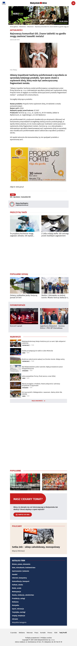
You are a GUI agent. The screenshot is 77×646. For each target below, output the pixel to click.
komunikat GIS (26, 197)
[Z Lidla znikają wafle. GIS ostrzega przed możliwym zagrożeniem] (56, 223)
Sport (23, 352)
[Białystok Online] (38, 3)
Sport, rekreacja (18, 609)
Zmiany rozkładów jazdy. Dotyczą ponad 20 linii (23, 296)
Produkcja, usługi (18, 598)
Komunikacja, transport (20, 581)
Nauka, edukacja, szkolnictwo (23, 595)
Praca (36, 633)
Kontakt (43, 633)
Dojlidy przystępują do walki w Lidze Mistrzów (37, 351)
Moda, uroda (16, 588)
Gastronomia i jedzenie (20, 571)
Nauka (23, 396)
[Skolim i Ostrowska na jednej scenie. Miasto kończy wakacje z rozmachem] (56, 285)
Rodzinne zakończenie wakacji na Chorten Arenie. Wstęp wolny (43, 359)
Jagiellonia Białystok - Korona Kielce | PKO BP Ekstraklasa (52, 327)
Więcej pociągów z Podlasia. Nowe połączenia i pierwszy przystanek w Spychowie (41, 384)
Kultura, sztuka (17, 585)
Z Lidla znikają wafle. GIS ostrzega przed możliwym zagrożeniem (55, 235)
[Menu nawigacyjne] (73, 3)
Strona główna (14, 26)
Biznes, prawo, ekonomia (21, 564)
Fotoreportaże (17, 305)
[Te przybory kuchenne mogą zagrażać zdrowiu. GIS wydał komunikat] (24, 223)
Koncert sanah (16, 326)
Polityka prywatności (32, 638)
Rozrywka (15, 605)
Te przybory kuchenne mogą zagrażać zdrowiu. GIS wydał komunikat (21, 235)
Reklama (15, 602)
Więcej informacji (18, 551)
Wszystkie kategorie (19, 622)
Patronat (29, 633)
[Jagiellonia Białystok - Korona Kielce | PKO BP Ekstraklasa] (54, 316)
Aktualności (30, 26)
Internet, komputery (19, 578)
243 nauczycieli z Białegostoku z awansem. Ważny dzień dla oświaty (42, 393)
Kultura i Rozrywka (26, 345)
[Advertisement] (38, 255)
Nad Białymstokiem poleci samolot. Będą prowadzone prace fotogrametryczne (42, 367)
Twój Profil (63, 633)
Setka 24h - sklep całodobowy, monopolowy (36, 547)
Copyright (25, 640)
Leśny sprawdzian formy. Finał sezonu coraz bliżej (38, 376)
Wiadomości (22, 26)
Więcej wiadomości (37, 400)
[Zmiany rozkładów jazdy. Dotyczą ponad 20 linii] (24, 285)
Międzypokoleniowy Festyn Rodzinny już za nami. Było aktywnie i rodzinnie (44, 342)
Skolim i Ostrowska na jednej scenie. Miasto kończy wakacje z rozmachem (54, 296)
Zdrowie (15, 619)
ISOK (55, 633)
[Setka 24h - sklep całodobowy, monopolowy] (38, 536)
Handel (14, 574)
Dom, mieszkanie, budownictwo (23, 568)
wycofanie (16, 197)
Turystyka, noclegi (18, 612)
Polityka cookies (46, 638)
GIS (11, 197)
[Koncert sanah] (24, 316)
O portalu (13, 633)
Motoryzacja (16, 592)
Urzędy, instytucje (18, 616)
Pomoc (50, 633)
